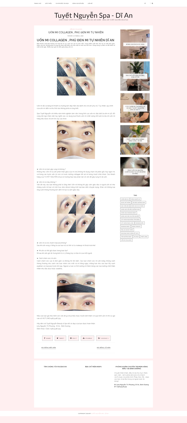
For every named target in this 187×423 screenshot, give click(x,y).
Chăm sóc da (125, 199)
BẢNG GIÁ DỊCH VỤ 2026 (135, 44)
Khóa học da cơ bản (137, 206)
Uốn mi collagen (76, 29)
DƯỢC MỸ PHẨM (125, 202)
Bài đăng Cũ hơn (103, 347)
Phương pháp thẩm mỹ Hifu (129, 233)
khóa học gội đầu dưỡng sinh (130, 209)
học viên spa (125, 206)
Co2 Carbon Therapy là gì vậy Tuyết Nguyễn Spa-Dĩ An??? (135, 108)
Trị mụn (136, 236)
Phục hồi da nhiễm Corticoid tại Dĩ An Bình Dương (135, 171)
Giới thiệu (48, 3)
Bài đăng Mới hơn (48, 347)
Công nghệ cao (135, 199)
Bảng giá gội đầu (78, 3)
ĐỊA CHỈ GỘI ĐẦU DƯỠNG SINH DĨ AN (135, 76)
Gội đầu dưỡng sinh (139, 202)
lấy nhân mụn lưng (127, 223)
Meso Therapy (136, 226)
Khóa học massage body (128, 212)
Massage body (125, 226)
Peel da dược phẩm (127, 229)
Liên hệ (90, 3)
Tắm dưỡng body (126, 236)
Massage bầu (140, 223)
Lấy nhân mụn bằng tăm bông (130, 219)
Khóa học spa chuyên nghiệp (130, 216)
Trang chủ (37, 3)
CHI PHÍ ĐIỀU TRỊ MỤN (62, 3)
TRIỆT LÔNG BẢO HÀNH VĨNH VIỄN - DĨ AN (135, 140)
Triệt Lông (144, 236)
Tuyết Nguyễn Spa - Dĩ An (93, 15)
